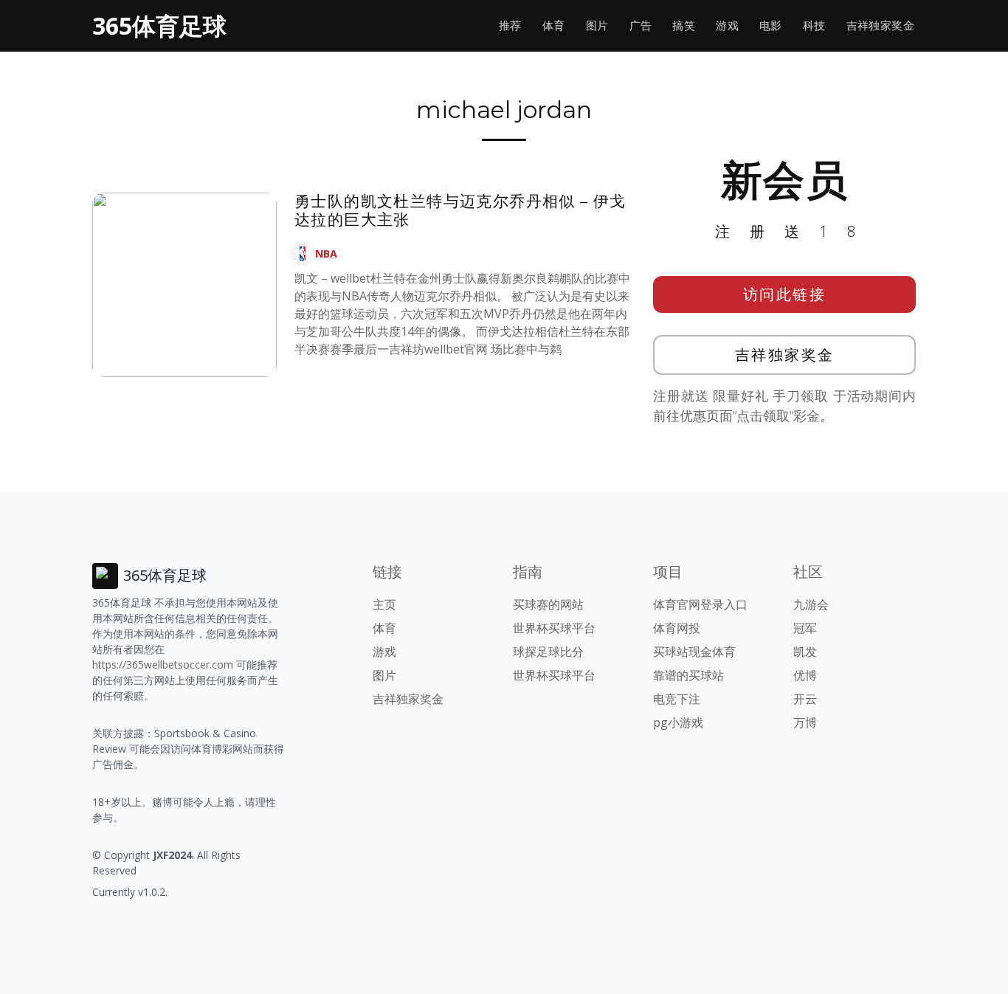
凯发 (805, 651)
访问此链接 (784, 294)
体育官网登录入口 (700, 604)
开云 (805, 699)
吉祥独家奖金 (880, 25)
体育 (553, 25)
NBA (326, 253)
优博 (805, 675)
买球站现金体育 (694, 651)
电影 (770, 25)
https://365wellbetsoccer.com (162, 665)
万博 (805, 722)
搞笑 (683, 25)
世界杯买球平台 (554, 628)
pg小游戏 (678, 722)
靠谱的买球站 (688, 675)
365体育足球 (159, 25)
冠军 (805, 628)
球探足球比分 (548, 651)
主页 (384, 604)
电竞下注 (676, 699)
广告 (640, 25)
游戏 (727, 25)
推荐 (510, 25)
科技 (814, 25)
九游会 (811, 604)
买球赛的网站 (548, 604)
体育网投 (676, 628)
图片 (597, 25)
